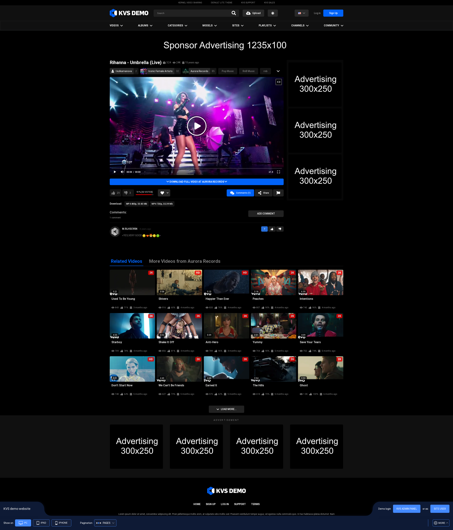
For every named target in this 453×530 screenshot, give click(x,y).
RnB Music (249, 71)
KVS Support (248, 2)
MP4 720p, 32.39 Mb (162, 204)
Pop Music (228, 71)
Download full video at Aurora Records (197, 181)
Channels (297, 25)
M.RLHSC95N (129, 228)
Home (196, 504)
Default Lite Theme (221, 2)
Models (207, 25)
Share (266, 193)
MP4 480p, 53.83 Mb (136, 204)
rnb (265, 71)
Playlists (265, 25)
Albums (143, 25)
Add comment (266, 213)
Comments (118, 212)
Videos (114, 25)
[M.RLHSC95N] (115, 231)
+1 (272, 229)
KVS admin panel (407, 508)
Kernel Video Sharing (190, 2)
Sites (235, 25)
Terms (255, 504)
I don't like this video (130, 192)
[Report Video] (278, 192)
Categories (175, 25)
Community (331, 25)
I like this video (118, 192)
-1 (280, 229)
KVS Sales (269, 2)
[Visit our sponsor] (226, 45)
